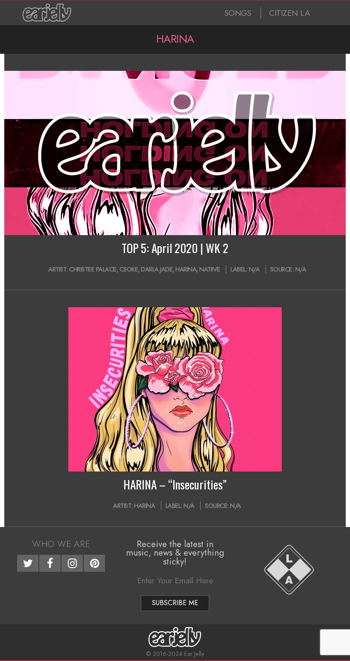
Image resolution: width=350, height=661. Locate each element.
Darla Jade (156, 269)
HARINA (185, 269)
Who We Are (61, 544)
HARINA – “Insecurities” (175, 484)
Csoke (129, 269)
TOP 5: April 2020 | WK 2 (175, 247)
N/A (254, 269)
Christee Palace (93, 269)
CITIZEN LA (289, 13)
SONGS (238, 13)
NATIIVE (209, 269)
